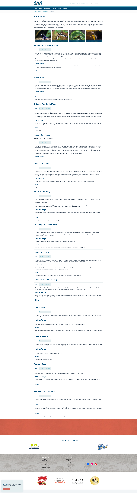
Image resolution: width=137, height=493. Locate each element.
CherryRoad (76, 491)
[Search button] (102, 3)
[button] (43, 36)
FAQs (87, 3)
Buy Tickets (72, 3)
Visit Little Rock (68, 459)
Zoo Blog (68, 466)
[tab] (36, 49)
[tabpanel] (68, 63)
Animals (54, 8)
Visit (36, 8)
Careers (83, 3)
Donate (68, 460)
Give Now (78, 3)
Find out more (5, 484)
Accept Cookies (6, 489)
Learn (40, 8)
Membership (47, 8)
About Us (68, 464)
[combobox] (95, 3)
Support (65, 8)
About (59, 8)
